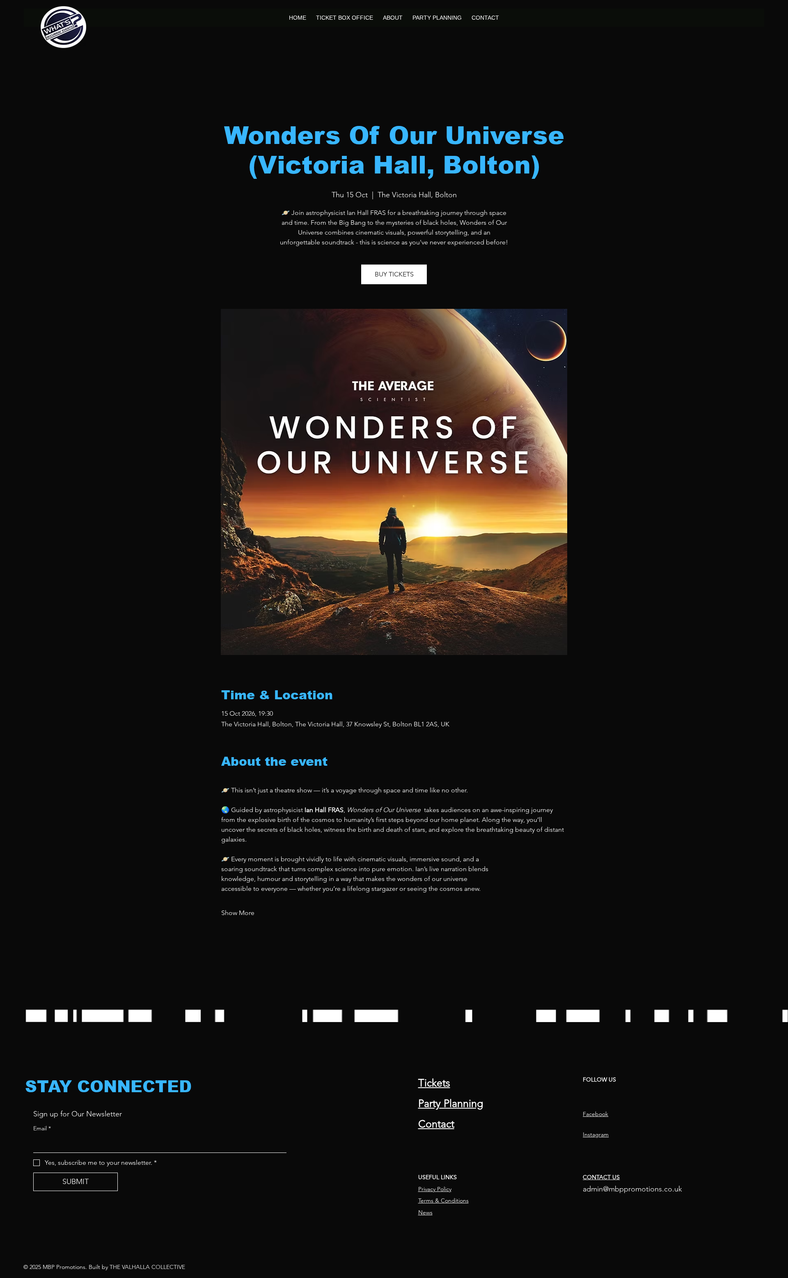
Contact (436, 1124)
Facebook (595, 1114)
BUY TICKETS (394, 274)
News (425, 1212)
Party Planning (450, 1103)
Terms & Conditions (443, 1200)
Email (42, 1128)
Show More (237, 913)
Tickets (434, 1083)
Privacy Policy (434, 1189)
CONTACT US (601, 1177)
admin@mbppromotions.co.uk (632, 1189)
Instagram (596, 1134)
